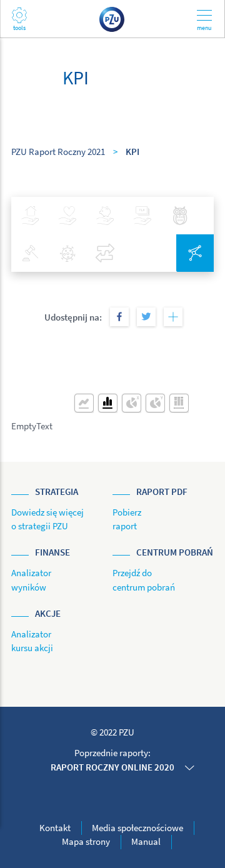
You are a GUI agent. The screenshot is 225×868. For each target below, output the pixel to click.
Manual (146, 841)
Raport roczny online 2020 (112, 767)
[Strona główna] (112, 18)
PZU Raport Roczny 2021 (58, 151)
